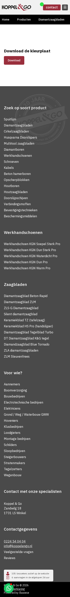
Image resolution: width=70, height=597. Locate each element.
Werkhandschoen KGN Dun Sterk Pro (30, 250)
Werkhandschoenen (18, 155)
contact (52, 7)
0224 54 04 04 (15, 541)
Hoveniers (11, 420)
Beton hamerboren (17, 173)
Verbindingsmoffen (17, 204)
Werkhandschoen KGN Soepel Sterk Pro (32, 243)
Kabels (9, 167)
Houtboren (11, 185)
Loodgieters (12, 432)
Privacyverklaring (14, 589)
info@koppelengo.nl (18, 546)
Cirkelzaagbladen (16, 131)
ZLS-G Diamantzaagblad (21, 308)
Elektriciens (12, 408)
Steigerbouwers (15, 456)
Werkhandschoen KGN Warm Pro (27, 268)
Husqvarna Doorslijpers (20, 137)
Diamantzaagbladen (51, 19)
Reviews (9, 557)
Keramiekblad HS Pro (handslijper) (28, 326)
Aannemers (12, 384)
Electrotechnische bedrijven (23, 402)
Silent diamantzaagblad (20, 314)
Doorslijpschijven (16, 198)
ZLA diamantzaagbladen (21, 350)
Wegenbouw (12, 475)
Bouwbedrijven (14, 396)
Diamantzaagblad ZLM (20, 301)
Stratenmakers (14, 463)
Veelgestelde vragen (18, 551)
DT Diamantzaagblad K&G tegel (26, 338)
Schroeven (11, 161)
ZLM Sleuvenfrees (17, 356)
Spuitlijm (10, 119)
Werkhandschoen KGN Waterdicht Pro (30, 256)
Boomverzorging (15, 390)
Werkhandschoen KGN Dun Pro (26, 262)
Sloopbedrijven (14, 450)
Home (5, 19)
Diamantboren (14, 149)
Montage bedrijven (17, 438)
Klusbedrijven (13, 426)
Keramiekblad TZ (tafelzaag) (24, 320)
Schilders (10, 444)
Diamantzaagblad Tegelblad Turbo (28, 332)
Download (14, 60)
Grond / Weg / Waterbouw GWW (26, 414)
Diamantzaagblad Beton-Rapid (25, 295)
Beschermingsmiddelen (20, 216)
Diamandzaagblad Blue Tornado (26, 344)
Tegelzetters (13, 469)
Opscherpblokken (16, 179)
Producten (24, 19)
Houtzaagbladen (16, 191)
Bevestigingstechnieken (20, 210)
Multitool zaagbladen (19, 143)
